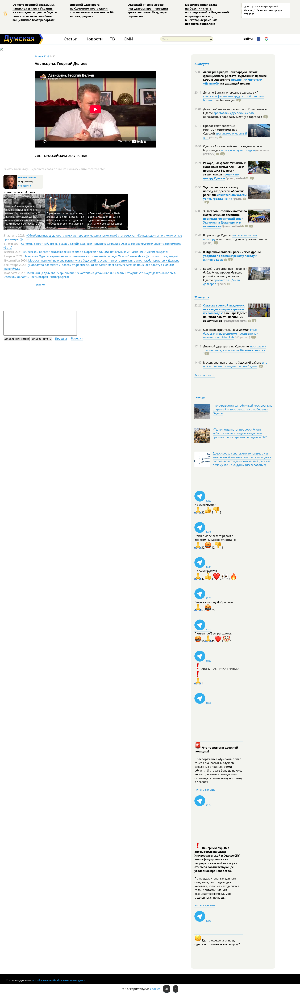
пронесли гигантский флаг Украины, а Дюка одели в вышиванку (223, 222)
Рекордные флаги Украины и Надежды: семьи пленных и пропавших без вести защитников (224, 168)
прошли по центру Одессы (221, 176)
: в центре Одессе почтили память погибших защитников (225, 317)
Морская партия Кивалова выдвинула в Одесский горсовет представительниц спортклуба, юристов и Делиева (103, 260)
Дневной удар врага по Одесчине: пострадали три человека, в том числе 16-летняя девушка (92, 10)
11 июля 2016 (42, 56)
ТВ (112, 39)
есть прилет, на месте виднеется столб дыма (235, 364)
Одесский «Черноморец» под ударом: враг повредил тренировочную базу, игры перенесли (148, 10)
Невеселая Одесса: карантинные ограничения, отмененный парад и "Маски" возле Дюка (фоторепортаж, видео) (101, 256)
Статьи (70, 39)
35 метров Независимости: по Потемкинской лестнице (225, 213)
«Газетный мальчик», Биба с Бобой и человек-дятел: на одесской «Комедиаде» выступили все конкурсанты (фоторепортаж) (105, 220)
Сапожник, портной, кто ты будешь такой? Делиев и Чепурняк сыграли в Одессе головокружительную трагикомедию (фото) (92, 245)
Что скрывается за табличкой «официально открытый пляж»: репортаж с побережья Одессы (242, 409)
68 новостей (24, 185)
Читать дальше (204, 790)
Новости (94, 39)
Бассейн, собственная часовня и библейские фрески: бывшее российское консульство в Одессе (225, 274)
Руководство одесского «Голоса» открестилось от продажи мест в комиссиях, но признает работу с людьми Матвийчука (88, 267)
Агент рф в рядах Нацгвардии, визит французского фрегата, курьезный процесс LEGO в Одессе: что (234, 76)
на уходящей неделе (235, 83)
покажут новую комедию (238, 150)
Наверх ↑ (41, 285)
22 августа (201, 297)
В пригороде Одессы (217, 235)
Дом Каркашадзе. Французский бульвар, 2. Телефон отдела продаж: (263, 10)
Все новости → (204, 375)
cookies (155, 989)
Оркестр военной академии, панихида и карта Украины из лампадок (224, 309)
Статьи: (199, 398)
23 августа (201, 64)
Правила (61, 338)
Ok (167, 989)
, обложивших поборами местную (232, 115)
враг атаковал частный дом (225, 135)
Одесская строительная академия (226, 330)
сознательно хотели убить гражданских (225, 197)
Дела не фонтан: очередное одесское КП (231, 92)
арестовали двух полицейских (234, 113)
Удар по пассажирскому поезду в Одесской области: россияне (223, 191)
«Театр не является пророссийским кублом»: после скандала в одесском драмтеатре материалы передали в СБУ (240, 433)
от (223, 100)
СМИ (128, 39)
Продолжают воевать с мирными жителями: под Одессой (220, 129)
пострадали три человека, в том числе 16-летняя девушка (234, 348)
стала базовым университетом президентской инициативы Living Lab (230, 333)
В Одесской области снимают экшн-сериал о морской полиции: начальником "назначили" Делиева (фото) (95, 252)
